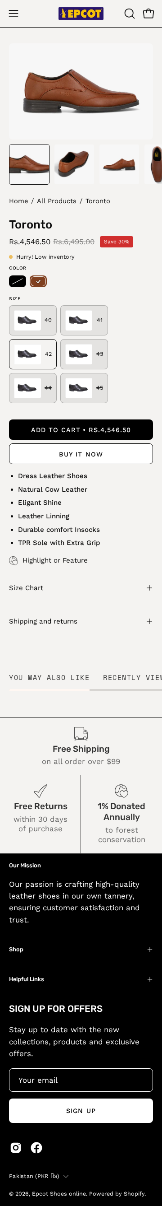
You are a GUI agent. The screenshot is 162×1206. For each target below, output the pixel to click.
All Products (56, 201)
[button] (128, 13)
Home (18, 201)
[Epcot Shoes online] (81, 13)
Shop (16, 949)
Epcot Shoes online (59, 1193)
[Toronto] (29, 164)
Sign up (81, 1110)
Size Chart (26, 588)
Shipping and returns (43, 621)
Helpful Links (26, 979)
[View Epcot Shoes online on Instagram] (15, 1148)
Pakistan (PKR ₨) (34, 1176)
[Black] (17, 281)
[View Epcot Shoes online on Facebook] (36, 1148)
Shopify (134, 1193)
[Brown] (38, 281)
